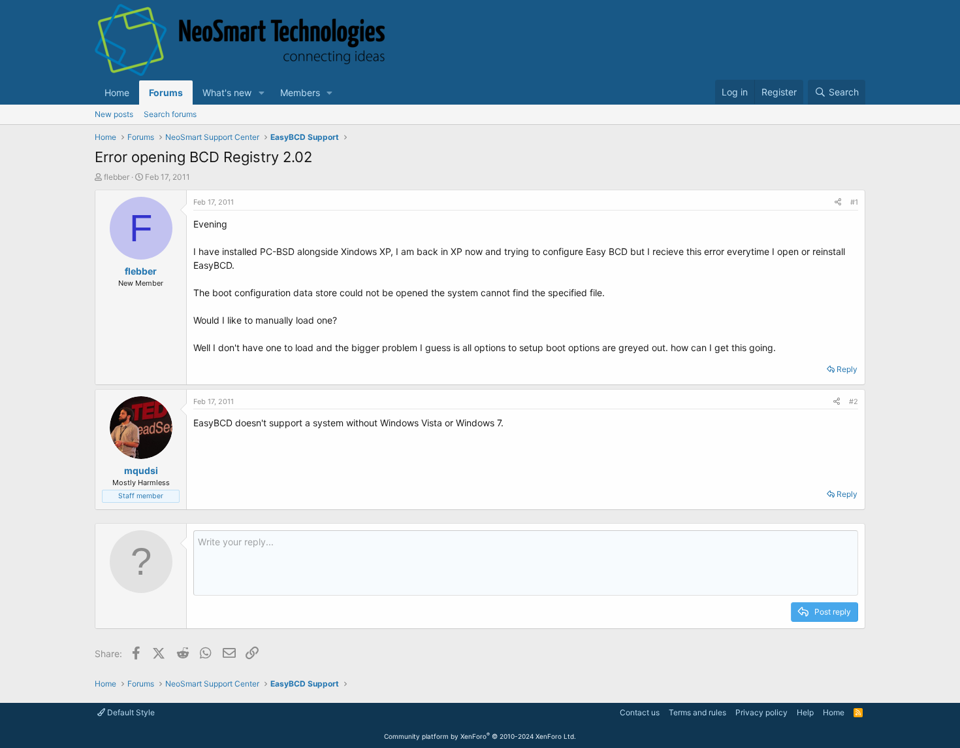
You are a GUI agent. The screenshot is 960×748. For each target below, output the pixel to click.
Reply (847, 369)
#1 (854, 202)
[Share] (838, 202)
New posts (114, 114)
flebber (116, 177)
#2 (853, 401)
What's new (226, 92)
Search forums (170, 114)
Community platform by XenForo (480, 736)
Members (300, 92)
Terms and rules (697, 712)
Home (116, 92)
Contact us (640, 712)
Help (805, 712)
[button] (261, 92)
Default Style (130, 712)
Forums (166, 92)
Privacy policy (761, 712)
